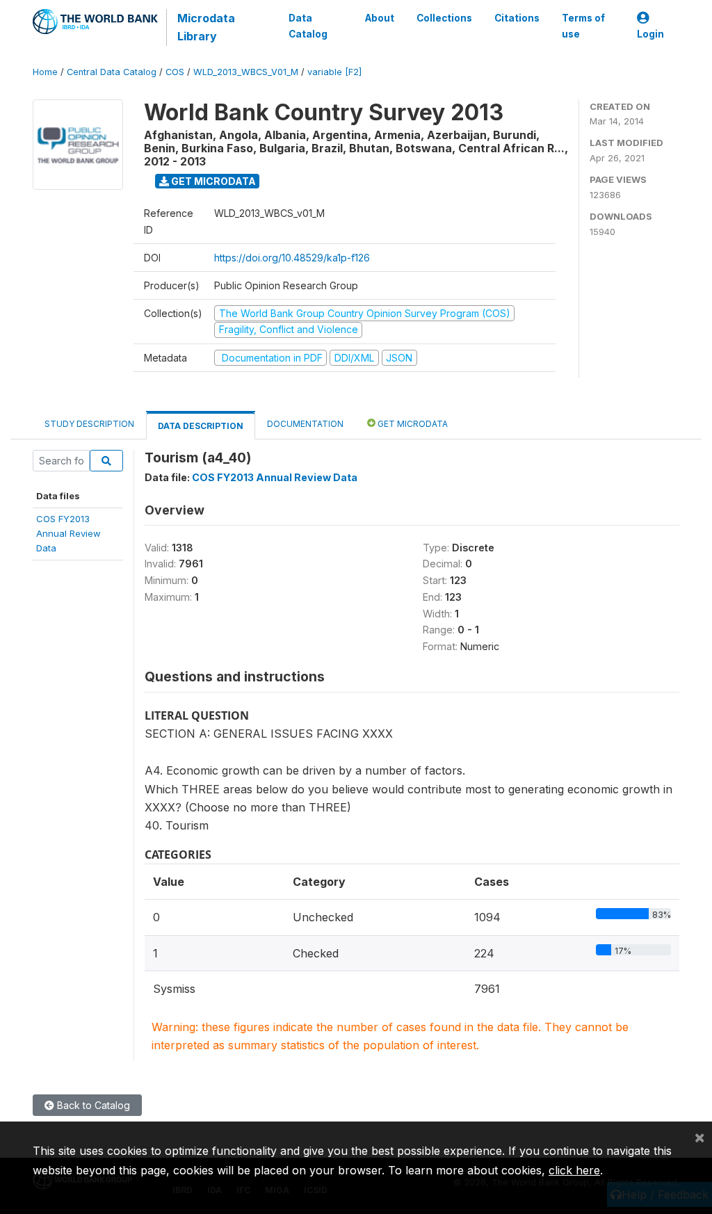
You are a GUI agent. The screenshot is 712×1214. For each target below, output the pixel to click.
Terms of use (583, 26)
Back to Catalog (92, 1105)
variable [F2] (334, 72)
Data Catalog (308, 26)
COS (174, 72)
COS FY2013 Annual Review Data (274, 477)
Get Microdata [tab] (411, 424)
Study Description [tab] (89, 424)
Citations (517, 18)
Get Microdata (212, 181)
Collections (444, 18)
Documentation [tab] (305, 424)
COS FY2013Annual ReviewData (68, 533)
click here (574, 1170)
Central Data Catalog (111, 72)
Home (45, 72)
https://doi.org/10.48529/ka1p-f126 (292, 258)
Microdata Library (206, 27)
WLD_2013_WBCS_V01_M (245, 72)
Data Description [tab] (200, 426)
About (379, 18)
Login (650, 34)
